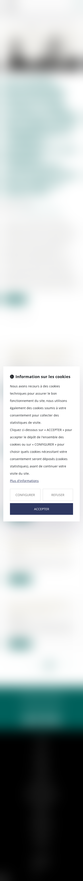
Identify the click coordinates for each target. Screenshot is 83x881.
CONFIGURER (25, 495)
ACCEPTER (41, 509)
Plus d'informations (24, 481)
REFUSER (57, 495)
